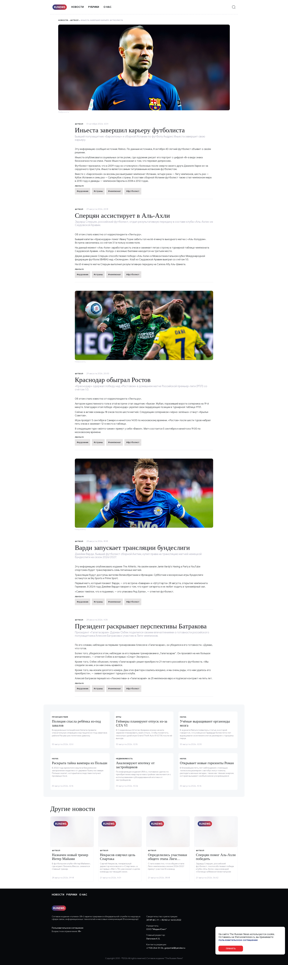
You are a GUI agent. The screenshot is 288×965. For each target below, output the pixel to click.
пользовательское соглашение (238, 940)
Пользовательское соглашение (67, 928)
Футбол (74, 20)
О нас (107, 7)
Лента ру (79, 269)
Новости (77, 7)
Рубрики (93, 7)
